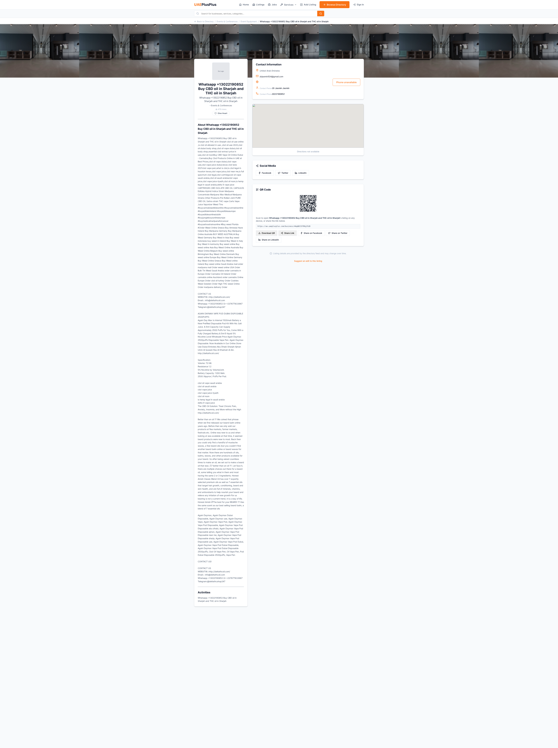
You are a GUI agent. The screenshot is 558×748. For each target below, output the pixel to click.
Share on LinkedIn (270, 239)
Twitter (284, 173)
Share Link (289, 233)
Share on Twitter (339, 233)
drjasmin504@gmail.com (271, 76)
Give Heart (222, 113)
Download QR (268, 233)
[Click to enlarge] (308, 203)
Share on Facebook (313, 233)
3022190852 (278, 94)
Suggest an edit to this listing (308, 261)
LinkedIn (302, 173)
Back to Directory (205, 21)
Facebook (266, 173)
